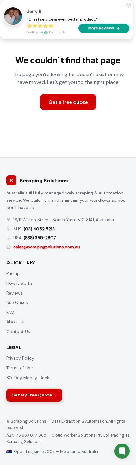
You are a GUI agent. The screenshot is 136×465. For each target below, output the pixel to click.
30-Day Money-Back (27, 377)
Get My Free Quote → (34, 394)
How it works (19, 283)
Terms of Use (19, 368)
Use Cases (17, 302)
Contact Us (18, 331)
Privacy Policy (20, 358)
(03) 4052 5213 (39, 229)
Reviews (14, 293)
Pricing (13, 273)
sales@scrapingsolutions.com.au (46, 247)
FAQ (10, 312)
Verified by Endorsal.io (46, 32)
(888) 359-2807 (40, 238)
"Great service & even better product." (62, 19)
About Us (16, 322)
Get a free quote (68, 102)
